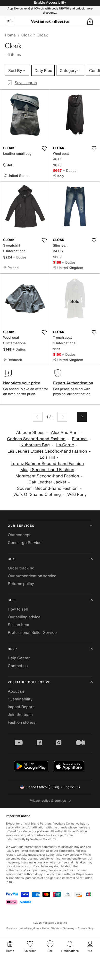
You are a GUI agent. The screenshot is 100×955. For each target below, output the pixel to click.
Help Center (19, 658)
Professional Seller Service (32, 632)
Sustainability (20, 699)
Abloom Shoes (30, 433)
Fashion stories (21, 722)
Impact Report (21, 707)
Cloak (26, 35)
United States (50, 928)
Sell (12, 600)
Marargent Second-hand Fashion (47, 476)
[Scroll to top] (82, 417)
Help (12, 649)
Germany (68, 928)
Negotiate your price (21, 383)
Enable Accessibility (50, 2)
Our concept (19, 535)
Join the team (20, 714)
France (10, 928)
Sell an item (18, 625)
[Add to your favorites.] (44, 148)
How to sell (18, 609)
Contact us (18, 666)
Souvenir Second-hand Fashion (47, 488)
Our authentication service (32, 576)
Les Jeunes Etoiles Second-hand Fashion (47, 451)
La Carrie (65, 445)
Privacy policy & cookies (48, 800)
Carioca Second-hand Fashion (36, 439)
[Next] (62, 417)
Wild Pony (77, 494)
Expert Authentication (73, 383)
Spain (81, 928)
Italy (91, 928)
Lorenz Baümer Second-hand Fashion (47, 464)
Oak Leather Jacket (47, 482)
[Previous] (37, 417)
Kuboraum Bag (35, 445)
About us (16, 691)
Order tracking (21, 568)
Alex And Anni (65, 433)
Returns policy (21, 583)
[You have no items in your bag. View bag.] (90, 21)
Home (10, 35)
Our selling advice (24, 617)
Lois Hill (47, 457)
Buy (11, 559)
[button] (90, 21)
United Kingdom (28, 928)
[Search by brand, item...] (10, 21)
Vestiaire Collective (29, 682)
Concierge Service (25, 542)
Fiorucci (80, 439)
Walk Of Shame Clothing (37, 494)
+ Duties (69, 170)
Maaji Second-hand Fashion (47, 470)
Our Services (21, 526)
